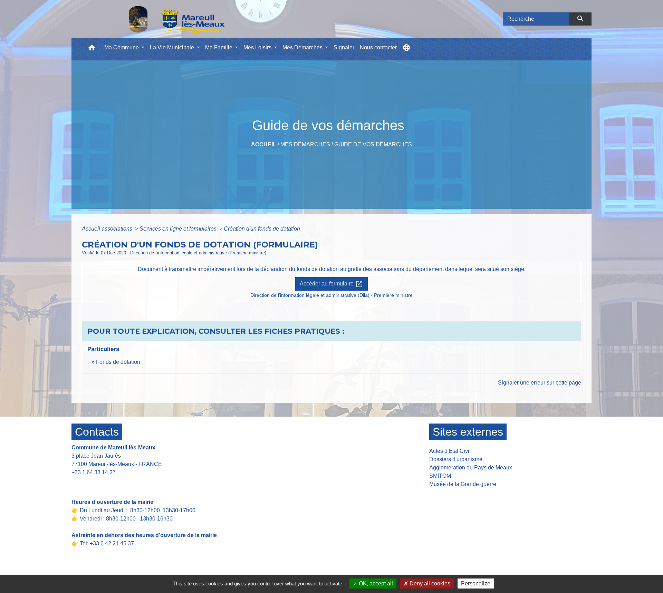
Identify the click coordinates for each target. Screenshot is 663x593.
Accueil (263, 144)
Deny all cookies (429, 583)
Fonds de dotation (118, 362)
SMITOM (440, 476)
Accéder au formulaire (331, 284)
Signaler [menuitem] (344, 47)
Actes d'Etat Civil (450, 451)
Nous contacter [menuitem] (378, 47)
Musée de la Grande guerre (462, 484)
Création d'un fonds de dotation (262, 229)
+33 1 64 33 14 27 (93, 472)
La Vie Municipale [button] (172, 47)
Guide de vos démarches (373, 144)
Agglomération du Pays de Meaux (470, 467)
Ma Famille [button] (219, 47)
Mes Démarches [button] (303, 47)
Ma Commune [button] (122, 47)
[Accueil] (158, 19)
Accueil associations (108, 229)
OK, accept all (375, 583)
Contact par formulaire (103, 483)
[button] (92, 49)
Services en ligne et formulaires (179, 229)
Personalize (475, 583)
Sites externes (468, 432)
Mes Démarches (305, 144)
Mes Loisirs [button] (258, 47)
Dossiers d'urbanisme (455, 459)
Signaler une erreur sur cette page (539, 383)
